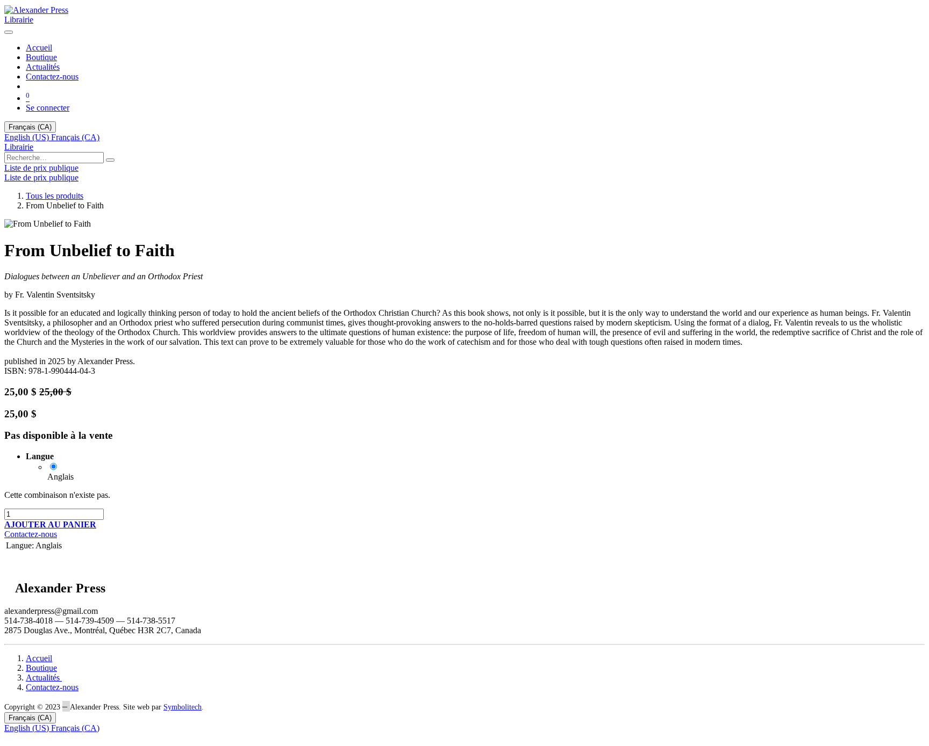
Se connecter (47, 107)
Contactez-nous (30, 534)
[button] (50, 524)
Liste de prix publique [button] (41, 167)
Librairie (18, 19)
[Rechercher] (110, 160)
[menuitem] (39, 47)
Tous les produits (54, 195)
